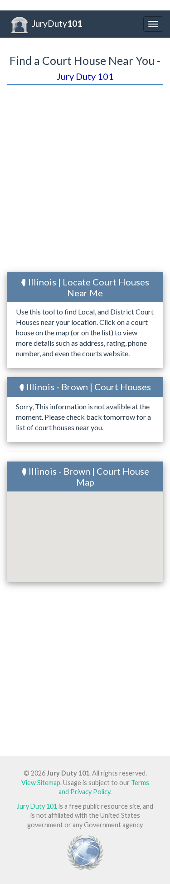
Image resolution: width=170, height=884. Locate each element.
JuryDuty (57, 23)
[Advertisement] (85, 180)
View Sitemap (40, 782)
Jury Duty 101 (37, 806)
